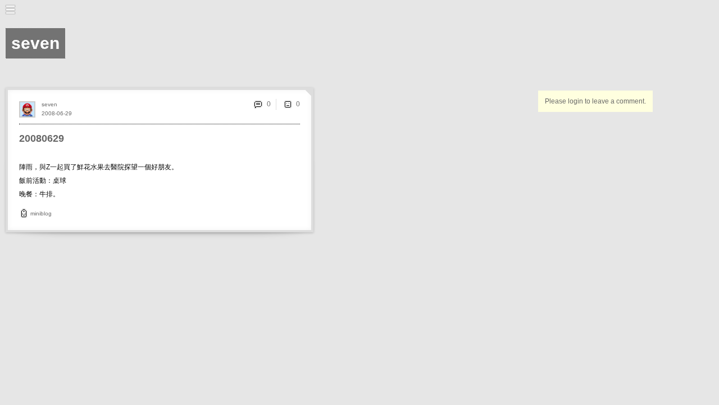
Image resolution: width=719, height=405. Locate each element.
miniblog (41, 213)
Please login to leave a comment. (595, 101)
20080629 (41, 138)
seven (49, 104)
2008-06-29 (57, 113)
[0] (287, 104)
